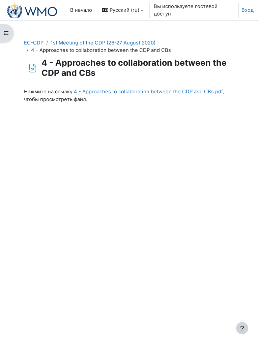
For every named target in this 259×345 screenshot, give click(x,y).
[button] (122, 10)
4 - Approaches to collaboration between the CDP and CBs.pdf (148, 92)
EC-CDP (34, 43)
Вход (247, 10)
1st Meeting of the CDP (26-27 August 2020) (103, 43)
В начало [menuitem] (81, 10)
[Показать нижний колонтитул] (242, 328)
